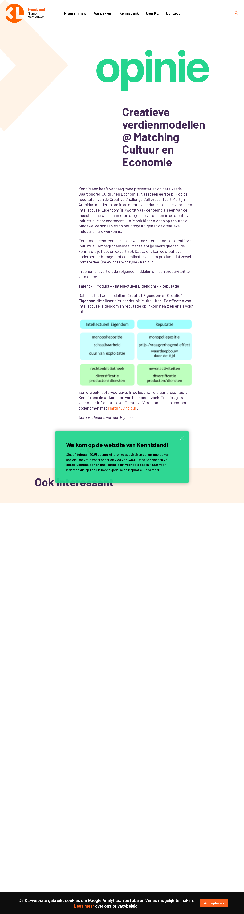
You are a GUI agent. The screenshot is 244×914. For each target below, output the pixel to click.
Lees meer (151, 470)
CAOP (132, 459)
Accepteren (214, 903)
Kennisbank (154, 459)
